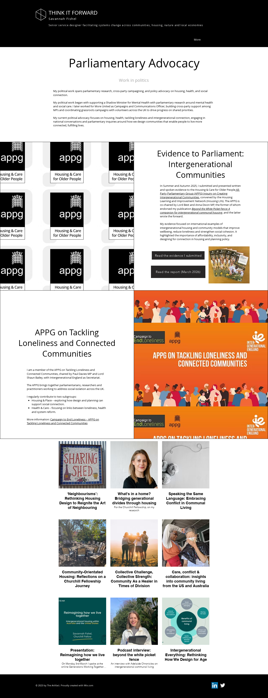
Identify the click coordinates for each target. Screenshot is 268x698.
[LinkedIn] (214, 685)
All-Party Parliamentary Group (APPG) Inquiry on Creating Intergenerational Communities (200, 193)
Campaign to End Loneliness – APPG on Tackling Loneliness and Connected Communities (63, 421)
